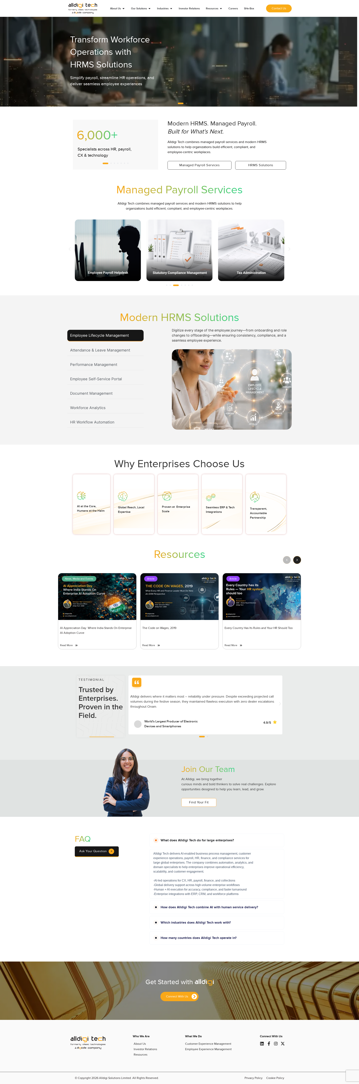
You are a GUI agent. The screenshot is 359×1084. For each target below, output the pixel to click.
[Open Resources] (221, 8)
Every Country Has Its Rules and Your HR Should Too (259, 628)
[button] (178, 103)
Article (150, 578)
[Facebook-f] (269, 1044)
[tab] (105, 335)
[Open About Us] (123, 8)
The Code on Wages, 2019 (159, 628)
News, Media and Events (79, 578)
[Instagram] (276, 1044)
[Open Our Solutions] (149, 8)
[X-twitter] (283, 1044)
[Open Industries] (171, 8)
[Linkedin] (262, 1044)
